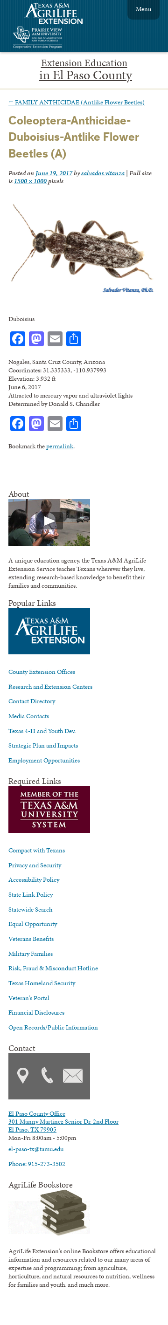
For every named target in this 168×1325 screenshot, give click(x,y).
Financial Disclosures (36, 1012)
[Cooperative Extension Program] (63, 38)
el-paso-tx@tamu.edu (35, 1148)
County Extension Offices (41, 671)
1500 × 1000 (30, 180)
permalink (59, 446)
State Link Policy (30, 894)
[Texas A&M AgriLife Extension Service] (59, 15)
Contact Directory (31, 701)
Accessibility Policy (33, 879)
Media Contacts (28, 716)
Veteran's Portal (28, 997)
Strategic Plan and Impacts (43, 745)
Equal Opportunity (32, 923)
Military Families (30, 953)
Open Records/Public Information (53, 1027)
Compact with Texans (36, 850)
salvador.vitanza (103, 173)
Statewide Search (30, 909)
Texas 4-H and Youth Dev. (42, 730)
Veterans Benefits (31, 938)
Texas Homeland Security (41, 983)
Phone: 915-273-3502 (36, 1163)
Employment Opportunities (44, 760)
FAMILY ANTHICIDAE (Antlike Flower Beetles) (76, 102)
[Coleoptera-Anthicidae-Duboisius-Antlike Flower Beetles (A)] (81, 292)
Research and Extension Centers (50, 686)
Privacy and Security (34, 865)
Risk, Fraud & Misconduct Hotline (53, 968)
